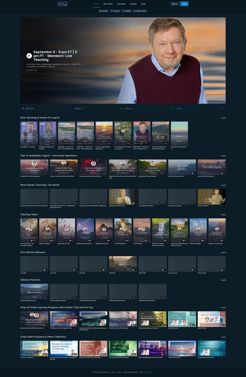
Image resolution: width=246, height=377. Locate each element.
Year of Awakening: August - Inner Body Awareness (48, 155)
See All (223, 118)
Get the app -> (149, 372)
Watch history (141, 11)
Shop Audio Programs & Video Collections (43, 336)
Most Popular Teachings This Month (39, 185)
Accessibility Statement (130, 372)
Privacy (119, 372)
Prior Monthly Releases (32, 252)
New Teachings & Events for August (40, 117)
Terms (113, 372)
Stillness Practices (30, 279)
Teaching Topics (29, 214)
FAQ (141, 372)
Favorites (116, 11)
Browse (105, 11)
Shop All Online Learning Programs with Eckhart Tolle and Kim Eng (56, 307)
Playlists (128, 11)
